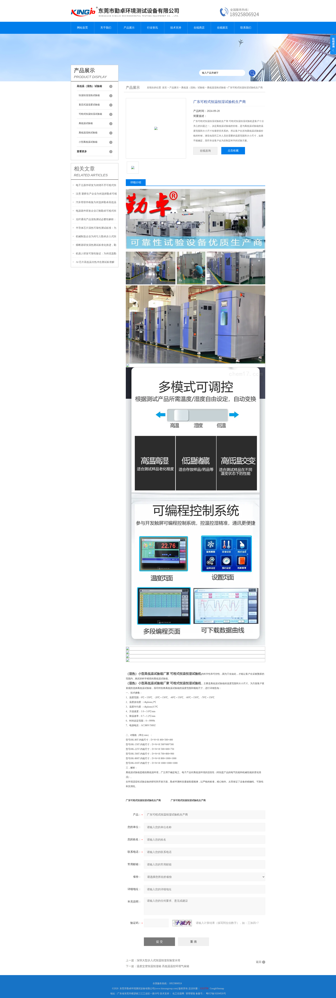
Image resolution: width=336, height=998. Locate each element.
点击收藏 (233, 150)
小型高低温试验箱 (88, 142)
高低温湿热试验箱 (88, 132)
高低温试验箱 (86, 123)
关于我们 (105, 27)
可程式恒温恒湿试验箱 (90, 114)
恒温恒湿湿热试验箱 (89, 95)
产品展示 (129, 27)
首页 (164, 87)
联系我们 (245, 27)
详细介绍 (135, 182)
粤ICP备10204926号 (216, 993)
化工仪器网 (178, 993)
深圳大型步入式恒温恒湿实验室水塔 (158, 960)
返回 (258, 962)
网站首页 (82, 27)
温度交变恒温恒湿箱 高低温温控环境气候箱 (163, 966)
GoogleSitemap (217, 988)
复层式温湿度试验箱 (89, 104)
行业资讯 (152, 27)
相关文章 (84, 169)
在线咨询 (205, 150)
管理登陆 (190, 993)
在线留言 (222, 27)
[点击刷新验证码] (182, 923)
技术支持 (175, 27)
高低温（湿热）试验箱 (193, 87)
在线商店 (199, 27)
